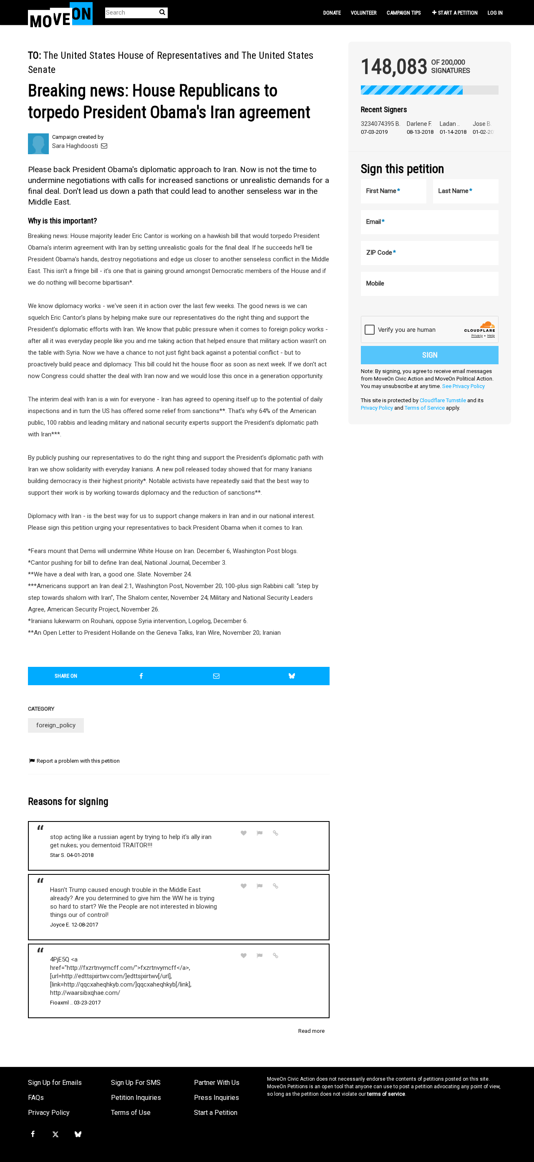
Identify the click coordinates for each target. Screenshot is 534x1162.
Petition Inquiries (136, 1098)
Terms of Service (425, 408)
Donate (332, 13)
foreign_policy (56, 725)
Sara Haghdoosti (76, 146)
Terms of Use (131, 1113)
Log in (495, 13)
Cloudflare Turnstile (443, 400)
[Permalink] (276, 833)
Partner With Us (216, 1083)
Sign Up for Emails (55, 1083)
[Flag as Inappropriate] (260, 833)
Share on (66, 676)
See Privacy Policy (463, 386)
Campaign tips (404, 13)
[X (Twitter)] (55, 1134)
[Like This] (243, 833)
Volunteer (364, 13)
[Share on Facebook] (141, 676)
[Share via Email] (216, 676)
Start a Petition (458, 13)
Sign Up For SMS (136, 1083)
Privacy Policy (377, 408)
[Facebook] (32, 1134)
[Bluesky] (78, 1134)
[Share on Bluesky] (292, 676)
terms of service (386, 1094)
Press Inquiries (216, 1098)
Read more (311, 1031)
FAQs (36, 1098)
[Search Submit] (162, 12)
